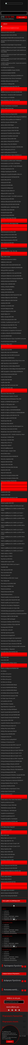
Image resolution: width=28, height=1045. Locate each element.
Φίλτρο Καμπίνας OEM (6, 849)
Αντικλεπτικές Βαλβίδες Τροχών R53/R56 (10, 70)
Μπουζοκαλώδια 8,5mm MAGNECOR (9, 456)
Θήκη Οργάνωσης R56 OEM (7, 243)
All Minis (4, 909)
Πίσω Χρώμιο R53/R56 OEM (7, 586)
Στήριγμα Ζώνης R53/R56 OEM (8, 734)
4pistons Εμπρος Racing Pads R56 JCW (9, 893)
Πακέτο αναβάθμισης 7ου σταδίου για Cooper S (12, 550)
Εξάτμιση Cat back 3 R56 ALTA (8, 190)
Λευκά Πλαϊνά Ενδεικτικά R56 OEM (9, 374)
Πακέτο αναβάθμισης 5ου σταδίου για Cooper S (12, 541)
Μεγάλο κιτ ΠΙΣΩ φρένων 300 (7, 404)
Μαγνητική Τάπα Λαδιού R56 (7, 393)
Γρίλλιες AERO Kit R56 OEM (7, 108)
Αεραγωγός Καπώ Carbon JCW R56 (9, 35)
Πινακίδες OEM (4, 567)
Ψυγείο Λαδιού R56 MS (6, 879)
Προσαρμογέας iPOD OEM (7, 627)
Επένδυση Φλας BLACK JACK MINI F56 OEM (11, 201)
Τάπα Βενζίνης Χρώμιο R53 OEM (8, 808)
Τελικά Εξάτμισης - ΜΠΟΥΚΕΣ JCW (8, 810)
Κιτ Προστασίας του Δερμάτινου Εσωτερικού (11, 330)
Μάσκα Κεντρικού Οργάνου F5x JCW (9, 396)
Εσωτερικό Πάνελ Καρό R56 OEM (8, 218)
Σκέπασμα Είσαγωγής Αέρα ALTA (8, 725)
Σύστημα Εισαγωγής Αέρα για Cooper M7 (10, 747)
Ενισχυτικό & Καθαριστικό (7, 188)
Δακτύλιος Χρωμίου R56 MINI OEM (9, 122)
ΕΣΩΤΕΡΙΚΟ (6, 913)
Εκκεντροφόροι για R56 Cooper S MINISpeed (11, 160)
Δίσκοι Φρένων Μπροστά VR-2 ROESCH (10, 141)
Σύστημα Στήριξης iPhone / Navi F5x (9, 783)
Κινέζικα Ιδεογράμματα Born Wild (8, 319)
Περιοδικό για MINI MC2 (6, 559)
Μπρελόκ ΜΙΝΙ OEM (5, 470)
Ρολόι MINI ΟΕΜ (5, 657)
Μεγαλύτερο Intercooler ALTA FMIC (9, 429)
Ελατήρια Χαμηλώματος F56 (7, 169)
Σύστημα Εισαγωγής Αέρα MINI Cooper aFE (11, 745)
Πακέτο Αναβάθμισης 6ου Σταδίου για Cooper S (12, 548)
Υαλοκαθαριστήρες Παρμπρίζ (8, 827)
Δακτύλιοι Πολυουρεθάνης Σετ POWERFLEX (11, 119)
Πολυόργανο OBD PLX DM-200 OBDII (9, 616)
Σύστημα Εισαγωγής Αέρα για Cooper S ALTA (11, 753)
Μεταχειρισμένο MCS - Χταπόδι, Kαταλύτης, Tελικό (12, 434)
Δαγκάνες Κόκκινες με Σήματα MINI (9, 114)
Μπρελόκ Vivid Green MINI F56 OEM (9, 467)
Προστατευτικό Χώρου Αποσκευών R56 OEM (11, 643)
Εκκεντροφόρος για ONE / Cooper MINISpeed (11, 166)
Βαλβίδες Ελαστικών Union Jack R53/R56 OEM (11, 92)
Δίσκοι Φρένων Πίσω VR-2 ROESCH (9, 144)
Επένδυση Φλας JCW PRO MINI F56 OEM (10, 204)
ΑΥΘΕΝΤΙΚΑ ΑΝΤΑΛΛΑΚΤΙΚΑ (10, 960)
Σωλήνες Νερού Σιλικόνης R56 (8, 791)
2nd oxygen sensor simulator (7, 890)
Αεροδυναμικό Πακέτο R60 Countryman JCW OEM (12, 37)
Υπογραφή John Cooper (6, 829)
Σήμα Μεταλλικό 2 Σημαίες (7, 704)
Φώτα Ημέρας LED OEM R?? (7, 857)
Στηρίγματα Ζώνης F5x (6, 736)
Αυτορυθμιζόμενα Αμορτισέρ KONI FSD (10, 86)
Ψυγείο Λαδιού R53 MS (6, 876)
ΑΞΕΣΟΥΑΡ (6, 911)
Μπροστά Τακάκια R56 (6, 472)
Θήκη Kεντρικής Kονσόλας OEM (8, 232)
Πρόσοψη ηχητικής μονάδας (7, 632)
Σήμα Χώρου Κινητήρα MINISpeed (9, 709)
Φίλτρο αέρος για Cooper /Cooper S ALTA (10, 846)
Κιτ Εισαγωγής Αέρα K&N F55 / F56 (9, 325)
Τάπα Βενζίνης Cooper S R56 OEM (8, 805)
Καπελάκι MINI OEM (5, 303)
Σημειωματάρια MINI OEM (7, 720)
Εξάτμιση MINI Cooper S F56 (7, 193)
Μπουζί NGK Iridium (5, 453)
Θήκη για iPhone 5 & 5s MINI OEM (9, 234)
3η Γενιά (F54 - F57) (6, 949)
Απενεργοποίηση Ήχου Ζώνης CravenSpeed (11, 78)
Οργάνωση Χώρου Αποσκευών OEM (9, 497)
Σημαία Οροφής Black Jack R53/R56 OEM (10, 712)
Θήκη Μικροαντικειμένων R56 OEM (9, 240)
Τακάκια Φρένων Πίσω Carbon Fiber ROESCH (11, 799)
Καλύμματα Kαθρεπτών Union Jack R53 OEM (11, 273)
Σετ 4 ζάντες (3, 671)
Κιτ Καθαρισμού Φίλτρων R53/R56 (9, 327)
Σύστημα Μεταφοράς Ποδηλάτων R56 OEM (11, 777)
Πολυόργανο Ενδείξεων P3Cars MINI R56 (10, 624)
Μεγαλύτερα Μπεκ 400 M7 (7, 423)
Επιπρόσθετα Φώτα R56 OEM (7, 209)
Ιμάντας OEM (4, 248)
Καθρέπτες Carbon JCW (6, 262)
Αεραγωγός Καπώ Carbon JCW (8, 32)
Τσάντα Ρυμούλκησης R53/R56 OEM (9, 821)
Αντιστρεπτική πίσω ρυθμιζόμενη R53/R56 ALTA (12, 75)
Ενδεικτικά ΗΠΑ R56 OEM (7, 185)
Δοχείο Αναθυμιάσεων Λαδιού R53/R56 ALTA (11, 155)
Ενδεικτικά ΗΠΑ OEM (6, 182)
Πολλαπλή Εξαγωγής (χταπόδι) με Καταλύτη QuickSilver (14, 613)
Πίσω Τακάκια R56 (5, 580)
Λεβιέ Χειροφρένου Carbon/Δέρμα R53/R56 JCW (12, 371)
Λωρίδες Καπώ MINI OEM (7, 388)
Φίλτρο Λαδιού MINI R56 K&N (8, 854)
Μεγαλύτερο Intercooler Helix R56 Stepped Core (12, 426)
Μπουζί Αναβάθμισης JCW (7, 448)
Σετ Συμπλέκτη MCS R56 (6, 701)
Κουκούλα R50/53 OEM (6, 336)
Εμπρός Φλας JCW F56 (6, 179)
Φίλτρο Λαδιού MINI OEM (7, 851)
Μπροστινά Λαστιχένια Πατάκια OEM (9, 475)
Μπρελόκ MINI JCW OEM (6, 461)
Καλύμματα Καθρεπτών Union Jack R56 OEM (11, 275)
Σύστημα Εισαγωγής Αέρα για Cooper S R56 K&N (12, 750)
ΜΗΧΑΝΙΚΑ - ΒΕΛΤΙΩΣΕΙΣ (9, 918)
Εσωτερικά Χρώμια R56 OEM (7, 215)
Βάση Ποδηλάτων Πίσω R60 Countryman (10, 100)
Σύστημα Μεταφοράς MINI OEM (8, 772)
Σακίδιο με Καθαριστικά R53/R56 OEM (10, 668)
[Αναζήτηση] (26, 13)
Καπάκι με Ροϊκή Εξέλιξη (6, 289)
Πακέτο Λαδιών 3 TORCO (6, 556)
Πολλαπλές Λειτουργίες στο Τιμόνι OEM (10, 608)
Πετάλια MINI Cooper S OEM (7, 561)
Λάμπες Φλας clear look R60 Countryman (10, 355)
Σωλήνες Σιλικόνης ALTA (6, 794)
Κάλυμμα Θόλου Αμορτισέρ (7, 270)
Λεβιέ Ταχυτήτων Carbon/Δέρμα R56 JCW (10, 366)
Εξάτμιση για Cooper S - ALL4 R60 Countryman (11, 196)
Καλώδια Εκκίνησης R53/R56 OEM (9, 281)
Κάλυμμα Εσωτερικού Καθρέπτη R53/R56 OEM (11, 267)
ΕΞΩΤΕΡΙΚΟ (6, 914)
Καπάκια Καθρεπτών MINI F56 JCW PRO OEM (11, 295)
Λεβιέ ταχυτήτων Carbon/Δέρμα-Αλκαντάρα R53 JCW (13, 368)
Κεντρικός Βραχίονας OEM (7, 308)
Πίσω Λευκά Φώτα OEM (6, 572)
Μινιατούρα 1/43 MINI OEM (7, 440)
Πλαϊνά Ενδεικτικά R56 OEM (7, 591)
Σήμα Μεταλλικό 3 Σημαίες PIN (8, 706)
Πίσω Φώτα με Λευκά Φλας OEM (8, 583)
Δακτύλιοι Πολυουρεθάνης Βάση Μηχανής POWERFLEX (14, 117)
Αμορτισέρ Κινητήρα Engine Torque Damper (11, 44)
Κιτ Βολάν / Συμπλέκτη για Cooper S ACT (10, 322)
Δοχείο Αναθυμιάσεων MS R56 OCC (9, 152)
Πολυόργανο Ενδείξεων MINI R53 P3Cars (10, 621)
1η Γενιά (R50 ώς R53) (7, 922)
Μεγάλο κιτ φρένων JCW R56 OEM (8, 418)
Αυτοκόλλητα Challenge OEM (7, 83)
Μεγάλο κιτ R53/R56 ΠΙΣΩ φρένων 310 (10, 401)
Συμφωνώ (10, 1041)
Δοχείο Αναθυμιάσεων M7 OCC (8, 149)
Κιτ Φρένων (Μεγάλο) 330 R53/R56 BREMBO (11, 333)
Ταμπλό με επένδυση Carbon (7, 802)
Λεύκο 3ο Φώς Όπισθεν (6, 377)
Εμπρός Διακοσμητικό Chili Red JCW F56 (10, 177)
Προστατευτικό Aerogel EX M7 (8, 635)
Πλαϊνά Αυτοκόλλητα (6, 589)
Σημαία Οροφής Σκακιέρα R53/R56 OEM (10, 717)
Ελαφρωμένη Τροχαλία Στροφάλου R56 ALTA (11, 174)
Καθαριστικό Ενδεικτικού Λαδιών (8, 259)
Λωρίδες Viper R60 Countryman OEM (9, 385)
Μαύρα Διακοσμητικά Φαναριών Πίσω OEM (11, 399)
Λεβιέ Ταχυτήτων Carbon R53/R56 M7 (9, 363)
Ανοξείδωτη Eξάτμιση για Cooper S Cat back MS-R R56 (13, 47)
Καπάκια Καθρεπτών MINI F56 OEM (9, 297)
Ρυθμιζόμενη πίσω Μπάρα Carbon (9, 663)
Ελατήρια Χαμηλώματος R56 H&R (8, 171)
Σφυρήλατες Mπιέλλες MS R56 (8, 786)
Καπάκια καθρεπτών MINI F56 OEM (9, 300)
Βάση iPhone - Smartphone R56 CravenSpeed (11, 94)
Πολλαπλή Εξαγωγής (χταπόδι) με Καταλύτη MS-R (12, 611)
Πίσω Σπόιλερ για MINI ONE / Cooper (9, 578)
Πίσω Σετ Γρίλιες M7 (5, 575)
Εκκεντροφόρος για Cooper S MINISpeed (10, 163)
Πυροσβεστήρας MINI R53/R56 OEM (9, 652)
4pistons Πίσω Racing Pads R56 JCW (9, 895)
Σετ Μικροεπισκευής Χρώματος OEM (9, 695)
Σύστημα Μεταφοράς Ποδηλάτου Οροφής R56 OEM (13, 775)
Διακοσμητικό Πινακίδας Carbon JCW (9, 136)
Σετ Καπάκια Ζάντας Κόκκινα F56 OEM (9, 693)
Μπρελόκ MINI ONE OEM (7, 464)
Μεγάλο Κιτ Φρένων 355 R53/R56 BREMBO (10, 410)
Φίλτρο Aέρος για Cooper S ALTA (8, 838)
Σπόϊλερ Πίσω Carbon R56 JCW (8, 728)
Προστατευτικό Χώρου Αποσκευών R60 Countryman (13, 646)
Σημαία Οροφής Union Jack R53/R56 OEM (10, 715)
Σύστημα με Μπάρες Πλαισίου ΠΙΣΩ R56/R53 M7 (12, 769)
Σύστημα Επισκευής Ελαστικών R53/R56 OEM (11, 761)
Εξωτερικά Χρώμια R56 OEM (7, 199)
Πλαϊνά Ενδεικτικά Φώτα (6, 594)
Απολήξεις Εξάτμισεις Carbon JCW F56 (9, 81)
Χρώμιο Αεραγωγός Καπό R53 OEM (9, 865)
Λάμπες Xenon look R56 (6, 349)
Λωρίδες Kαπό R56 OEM (6, 379)
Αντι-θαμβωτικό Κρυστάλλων (8, 67)
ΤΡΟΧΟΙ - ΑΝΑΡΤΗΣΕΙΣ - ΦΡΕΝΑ (11, 916)
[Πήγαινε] (22, 1001)
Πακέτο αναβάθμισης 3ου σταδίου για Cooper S (12, 522)
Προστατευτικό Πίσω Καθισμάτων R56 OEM (11, 641)
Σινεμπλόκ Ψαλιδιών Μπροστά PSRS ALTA (10, 723)
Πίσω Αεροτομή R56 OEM (7, 570)
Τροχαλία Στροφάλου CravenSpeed (9, 818)
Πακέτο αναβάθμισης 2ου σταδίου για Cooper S (12, 515)
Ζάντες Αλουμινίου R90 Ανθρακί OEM (9, 223)
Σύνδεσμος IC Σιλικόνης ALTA (7, 742)
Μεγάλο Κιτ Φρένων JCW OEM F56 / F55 (10, 415)
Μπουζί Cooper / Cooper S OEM (8, 451)
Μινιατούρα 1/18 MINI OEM (7, 437)
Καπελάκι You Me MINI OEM (7, 306)
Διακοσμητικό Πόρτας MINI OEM (8, 138)
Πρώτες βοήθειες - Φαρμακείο (8, 649)
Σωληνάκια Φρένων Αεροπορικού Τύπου (10, 788)
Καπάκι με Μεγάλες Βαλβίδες (7, 286)
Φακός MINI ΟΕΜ (5, 835)
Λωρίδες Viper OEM (5, 382)
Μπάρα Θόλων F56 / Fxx (6, 442)
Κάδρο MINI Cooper (5, 256)
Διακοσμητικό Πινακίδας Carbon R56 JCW (10, 133)
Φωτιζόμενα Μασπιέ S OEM (7, 860)
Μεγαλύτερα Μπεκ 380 (6, 420)
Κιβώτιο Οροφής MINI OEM (7, 316)
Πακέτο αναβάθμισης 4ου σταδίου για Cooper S (12, 529)
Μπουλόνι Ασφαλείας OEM (7, 459)
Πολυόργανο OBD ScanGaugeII (8, 619)
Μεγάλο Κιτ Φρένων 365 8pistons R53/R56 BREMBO (13, 412)
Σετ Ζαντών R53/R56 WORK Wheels (9, 684)
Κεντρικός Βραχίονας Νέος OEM (8, 311)
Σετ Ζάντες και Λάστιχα (6, 682)
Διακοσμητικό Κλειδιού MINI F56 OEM (10, 127)
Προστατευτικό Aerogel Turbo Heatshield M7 (11, 638)
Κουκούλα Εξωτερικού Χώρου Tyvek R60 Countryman (13, 338)
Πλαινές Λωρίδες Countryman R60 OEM (10, 597)
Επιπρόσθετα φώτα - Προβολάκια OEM (10, 207)
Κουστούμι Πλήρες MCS (6, 344)
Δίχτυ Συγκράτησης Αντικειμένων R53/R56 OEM (12, 147)
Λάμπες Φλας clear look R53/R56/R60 (9, 352)
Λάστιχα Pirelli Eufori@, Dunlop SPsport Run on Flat (13, 360)
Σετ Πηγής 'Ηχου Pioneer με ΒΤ (8, 698)
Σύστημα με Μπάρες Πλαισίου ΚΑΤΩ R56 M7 (11, 766)
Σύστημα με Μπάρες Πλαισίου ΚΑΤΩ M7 (10, 764)
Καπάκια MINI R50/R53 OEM (7, 292)
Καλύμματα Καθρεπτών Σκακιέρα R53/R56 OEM (12, 278)
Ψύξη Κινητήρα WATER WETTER (8, 882)
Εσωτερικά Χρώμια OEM (6, 212)
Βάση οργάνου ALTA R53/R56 (7, 97)
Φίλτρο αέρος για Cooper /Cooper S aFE (10, 843)
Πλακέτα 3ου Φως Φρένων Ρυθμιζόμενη (10, 605)
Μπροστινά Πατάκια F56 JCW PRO (8, 481)
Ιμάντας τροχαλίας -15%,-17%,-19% (9, 251)
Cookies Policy (7, 1038)
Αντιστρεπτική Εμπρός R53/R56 (8, 73)
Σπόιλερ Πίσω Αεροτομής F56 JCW (8, 731)
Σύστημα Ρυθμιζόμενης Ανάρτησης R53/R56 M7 (12, 780)
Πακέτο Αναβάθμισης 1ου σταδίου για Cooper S (12, 513)
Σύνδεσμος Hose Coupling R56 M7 (9, 739)
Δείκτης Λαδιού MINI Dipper (7, 125)
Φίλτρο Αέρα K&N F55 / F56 (7, 840)
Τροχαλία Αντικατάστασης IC (7, 813)
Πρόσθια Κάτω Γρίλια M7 (7, 630)
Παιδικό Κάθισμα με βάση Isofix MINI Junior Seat (12, 505)
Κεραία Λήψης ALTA (5, 314)
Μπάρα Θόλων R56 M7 (6, 445)
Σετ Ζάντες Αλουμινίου (6, 676)
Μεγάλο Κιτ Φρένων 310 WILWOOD (9, 407)
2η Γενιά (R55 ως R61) (7, 936)
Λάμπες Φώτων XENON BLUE (7, 358)
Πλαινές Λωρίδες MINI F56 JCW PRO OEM (10, 600)
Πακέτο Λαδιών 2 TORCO (6, 553)
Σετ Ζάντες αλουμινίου (6, 674)
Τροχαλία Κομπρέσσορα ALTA (8, 816)
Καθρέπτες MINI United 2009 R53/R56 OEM (11, 265)
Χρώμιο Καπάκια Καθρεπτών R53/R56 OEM (11, 871)
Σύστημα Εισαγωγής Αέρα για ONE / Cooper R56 (12, 758)
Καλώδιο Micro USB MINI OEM (8, 284)
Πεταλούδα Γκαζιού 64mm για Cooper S (10, 564)
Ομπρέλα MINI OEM (5, 492)
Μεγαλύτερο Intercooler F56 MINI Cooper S (11, 431)
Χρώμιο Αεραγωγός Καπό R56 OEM (9, 868)
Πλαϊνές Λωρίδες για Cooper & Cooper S (10, 602)
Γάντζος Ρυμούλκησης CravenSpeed (9, 105)
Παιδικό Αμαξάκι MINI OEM (7, 503)
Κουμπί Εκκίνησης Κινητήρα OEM (8, 341)
